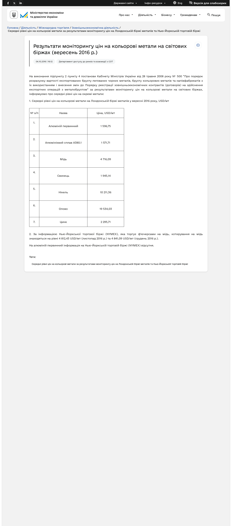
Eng (180, 3)
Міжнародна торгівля (54, 27)
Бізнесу (166, 14)
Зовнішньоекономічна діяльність (95, 27)
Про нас (124, 14)
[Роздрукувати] (198, 45)
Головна (12, 27)
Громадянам (189, 14)
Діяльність (145, 14)
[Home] (37, 15)
